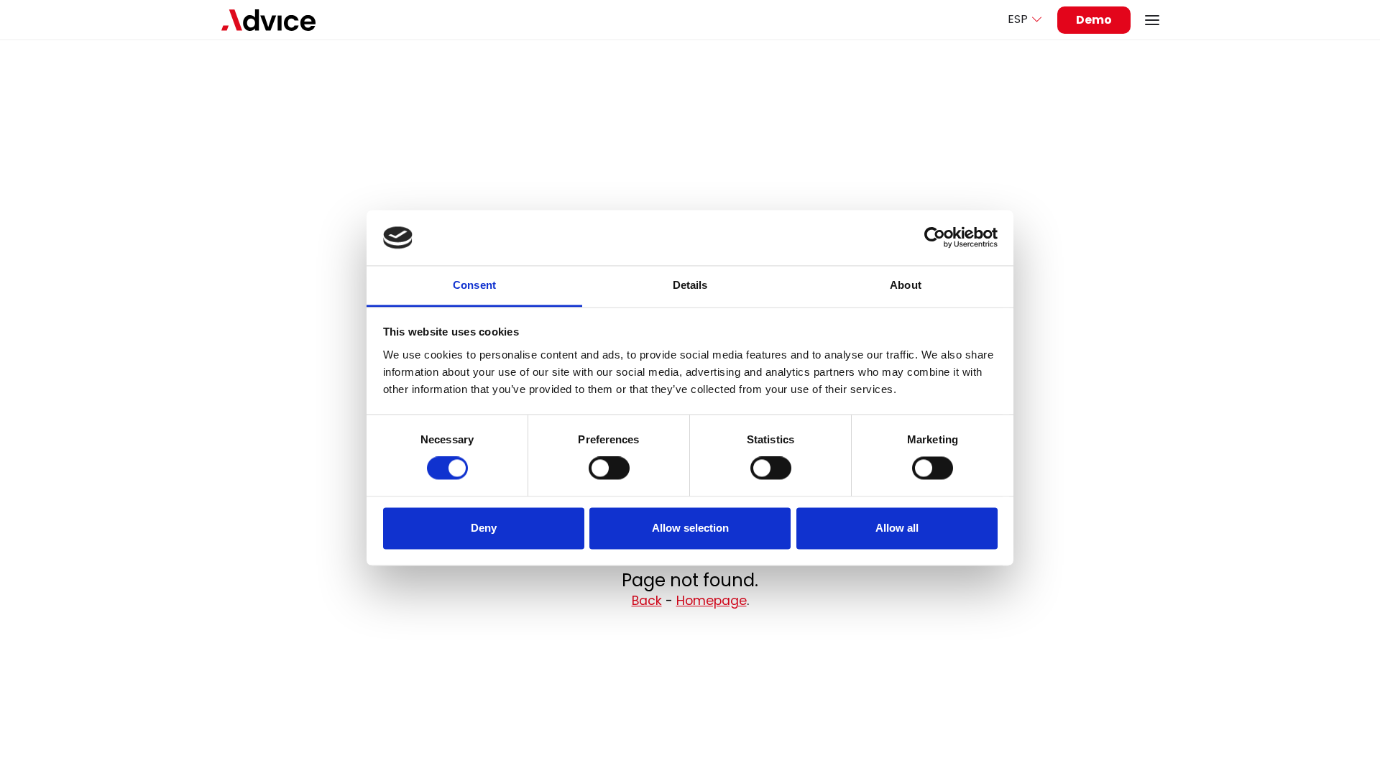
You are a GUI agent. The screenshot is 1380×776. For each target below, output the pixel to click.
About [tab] (905, 285)
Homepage (711, 600)
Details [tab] (690, 285)
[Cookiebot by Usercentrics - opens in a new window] (935, 238)
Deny (484, 528)
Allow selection (690, 528)
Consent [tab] (474, 285)
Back (647, 600)
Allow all (897, 528)
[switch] (609, 468)
